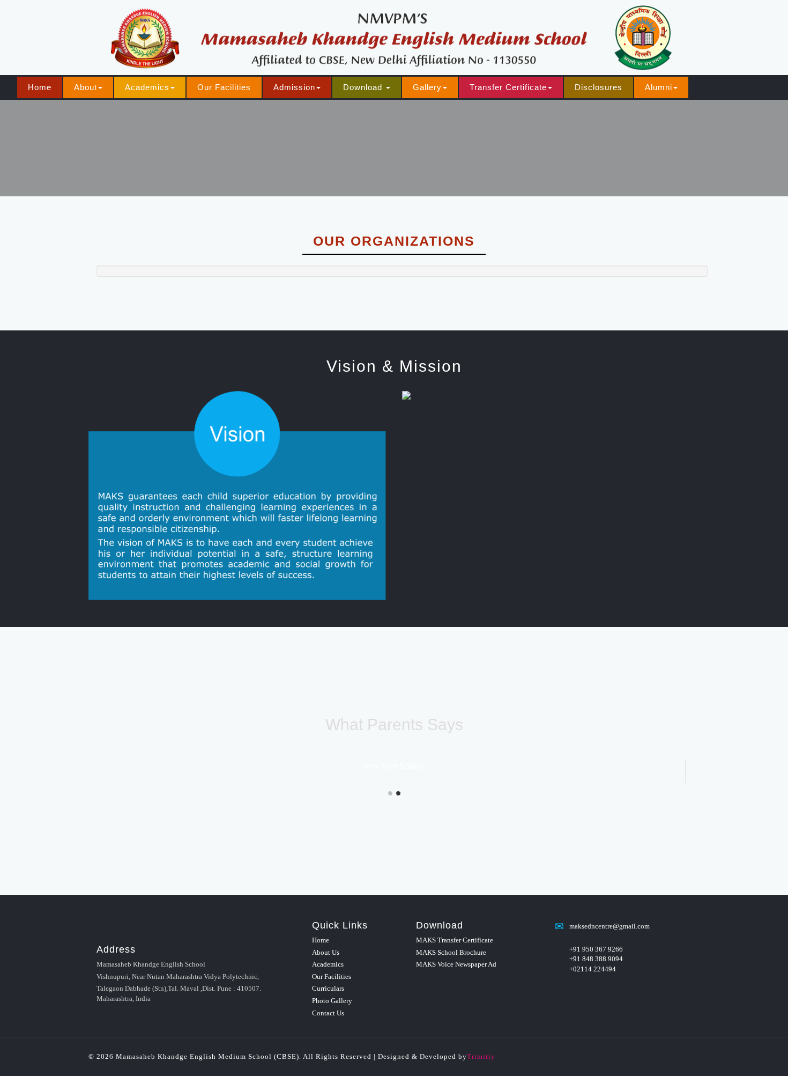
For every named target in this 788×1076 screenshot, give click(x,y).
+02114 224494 (592, 969)
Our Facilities (224, 87)
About (85, 87)
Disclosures (598, 87)
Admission (294, 87)
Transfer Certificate (508, 87)
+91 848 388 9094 (596, 959)
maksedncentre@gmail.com (609, 926)
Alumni (658, 87)
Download (364, 87)
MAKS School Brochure (451, 952)
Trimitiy (481, 1056)
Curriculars (328, 988)
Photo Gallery (332, 1001)
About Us (325, 952)
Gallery (427, 87)
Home (39, 87)
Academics (147, 87)
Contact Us (328, 1013)
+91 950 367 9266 (596, 949)
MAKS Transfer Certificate (454, 940)
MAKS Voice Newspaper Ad (456, 964)
